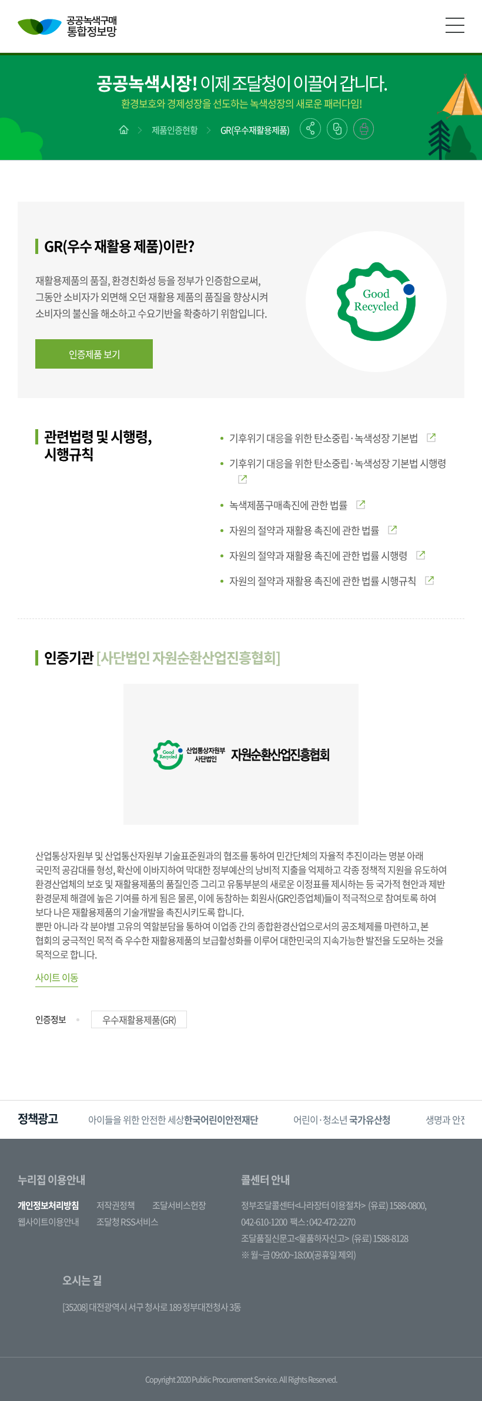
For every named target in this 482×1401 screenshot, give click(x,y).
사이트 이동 (56, 977)
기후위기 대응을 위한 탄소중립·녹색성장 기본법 (323, 437)
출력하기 (363, 128)
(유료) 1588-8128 (380, 1238)
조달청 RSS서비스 (127, 1221)
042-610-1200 (264, 1221)
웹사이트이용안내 (48, 1221)
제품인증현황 (175, 129)
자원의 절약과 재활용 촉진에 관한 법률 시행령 (318, 555)
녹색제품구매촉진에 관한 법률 (288, 504)
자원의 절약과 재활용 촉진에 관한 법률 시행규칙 (322, 580)
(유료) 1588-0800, (397, 1205)
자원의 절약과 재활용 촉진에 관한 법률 (304, 530)
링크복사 (337, 128)
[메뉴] (455, 25)
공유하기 (310, 128)
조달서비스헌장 (179, 1205)
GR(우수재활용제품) (254, 129)
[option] (173, 1120)
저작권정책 (115, 1205)
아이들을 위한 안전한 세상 (173, 1119)
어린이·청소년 (341, 1119)
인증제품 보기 (94, 354)
